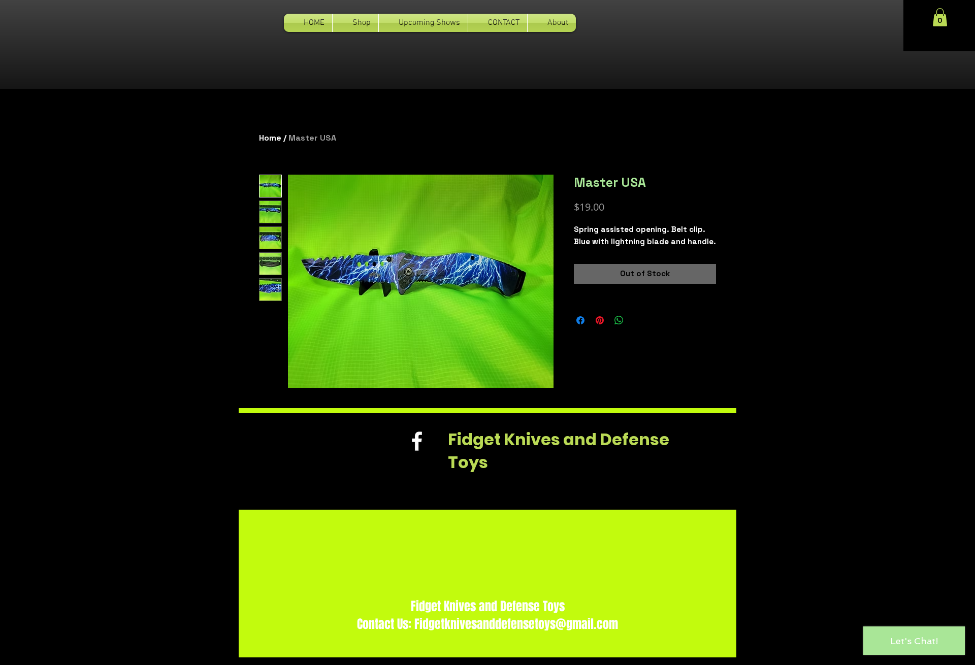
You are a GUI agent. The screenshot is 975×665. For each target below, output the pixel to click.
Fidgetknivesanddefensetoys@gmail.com (516, 624)
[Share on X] (638, 320)
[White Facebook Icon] (417, 441)
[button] (940, 17)
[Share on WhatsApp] (619, 320)
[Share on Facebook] (580, 320)
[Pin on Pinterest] (600, 320)
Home (270, 137)
